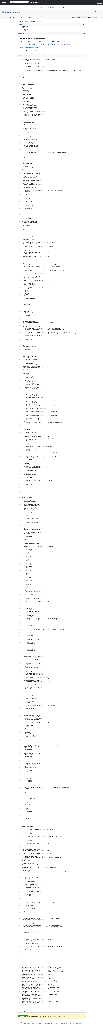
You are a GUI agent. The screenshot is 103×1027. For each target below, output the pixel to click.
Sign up (99, 2)
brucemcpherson (10, 12)
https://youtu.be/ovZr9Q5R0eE (33, 47)
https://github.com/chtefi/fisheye (42, 50)
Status (45, 1023)
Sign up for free (23, 1016)
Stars (22, 17)
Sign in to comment (62, 1016)
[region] (51, 28)
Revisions (13, 17)
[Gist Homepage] (5, 2)
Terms (33, 1023)
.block (19, 12)
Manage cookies (63, 1023)
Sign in (93, 2)
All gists (32, 2)
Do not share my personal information (75, 1023)
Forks (30, 17)
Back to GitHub (38, 2)
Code (5, 17)
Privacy (36, 1023)
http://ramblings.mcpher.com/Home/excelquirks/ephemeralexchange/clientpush (53, 44)
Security (41, 1023)
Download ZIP (97, 17)
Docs (54, 1023)
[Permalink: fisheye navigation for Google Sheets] (19, 39)
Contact (57, 1023)
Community (49, 1023)
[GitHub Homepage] (21, 1023)
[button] (89, 17)
